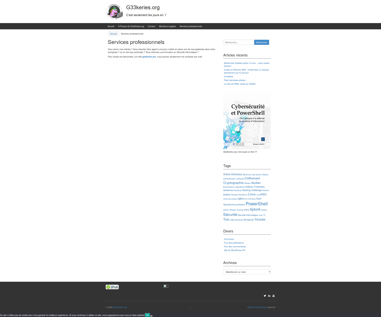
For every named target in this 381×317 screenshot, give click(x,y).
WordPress (261, 307)
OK (147, 315)
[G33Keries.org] (140, 11)
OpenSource (229, 204)
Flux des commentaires (235, 246)
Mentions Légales (167, 26)
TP (264, 215)
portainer (240, 204)
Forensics (259, 186)
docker (256, 182)
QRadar (232, 209)
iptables (227, 194)
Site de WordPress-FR (234, 250)
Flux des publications (234, 242)
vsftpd (232, 219)
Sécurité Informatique (248, 214)
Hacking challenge (252, 190)
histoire (265, 190)
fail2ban (249, 186)
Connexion (229, 238)
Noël (258, 198)
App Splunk (256, 174)
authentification (229, 178)
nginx (241, 198)
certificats (240, 178)
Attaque (265, 174)
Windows (239, 219)
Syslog (264, 209)
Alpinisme (247, 174)
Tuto (226, 219)
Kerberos (243, 194)
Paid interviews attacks (234, 80)
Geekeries (228, 190)
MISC (263, 194)
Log (258, 194)
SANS (246, 209)
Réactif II (251, 307)
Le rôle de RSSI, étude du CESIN (239, 83)
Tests (260, 215)
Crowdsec (228, 76)
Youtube (259, 219)
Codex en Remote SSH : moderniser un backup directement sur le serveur (246, 71)
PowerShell (257, 203)
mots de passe (230, 198)
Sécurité (230, 214)
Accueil (111, 26)
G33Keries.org (120, 307)
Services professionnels (191, 26)
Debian (247, 183)
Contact (151, 26)
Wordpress (248, 219)
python (226, 209)
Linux (252, 194)
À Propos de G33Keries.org (131, 26)
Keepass (234, 194)
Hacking (237, 190)
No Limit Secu (250, 198)
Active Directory (232, 174)
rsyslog (239, 209)
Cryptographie (233, 182)
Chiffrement (252, 178)
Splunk (255, 209)
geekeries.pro (149, 56)
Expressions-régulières (234, 186)
